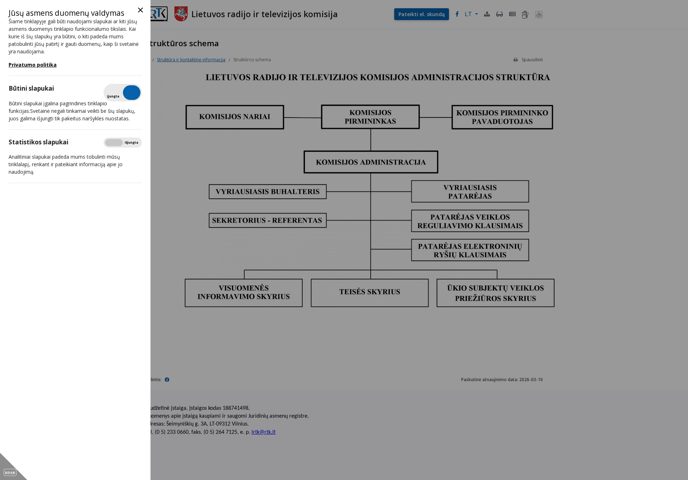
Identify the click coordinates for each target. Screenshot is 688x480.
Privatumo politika (33, 64)
